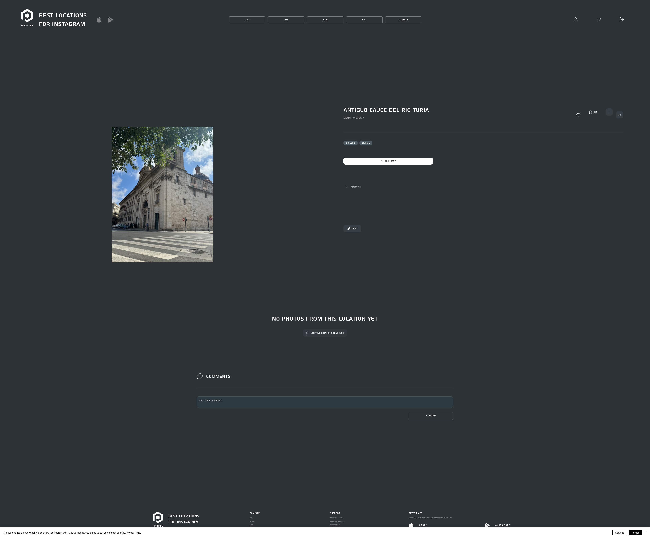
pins (251, 518)
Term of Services (337, 522)
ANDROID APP (502, 525)
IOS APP (422, 525)
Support (335, 513)
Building (350, 142)
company (255, 513)
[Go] (609, 112)
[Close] (646, 532)
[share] (619, 114)
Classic (366, 142)
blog (252, 522)
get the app (415, 513)
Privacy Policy (133, 532)
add (251, 525)
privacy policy (336, 518)
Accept (635, 532)
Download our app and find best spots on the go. (430, 518)
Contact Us (335, 525)
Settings (619, 532)
